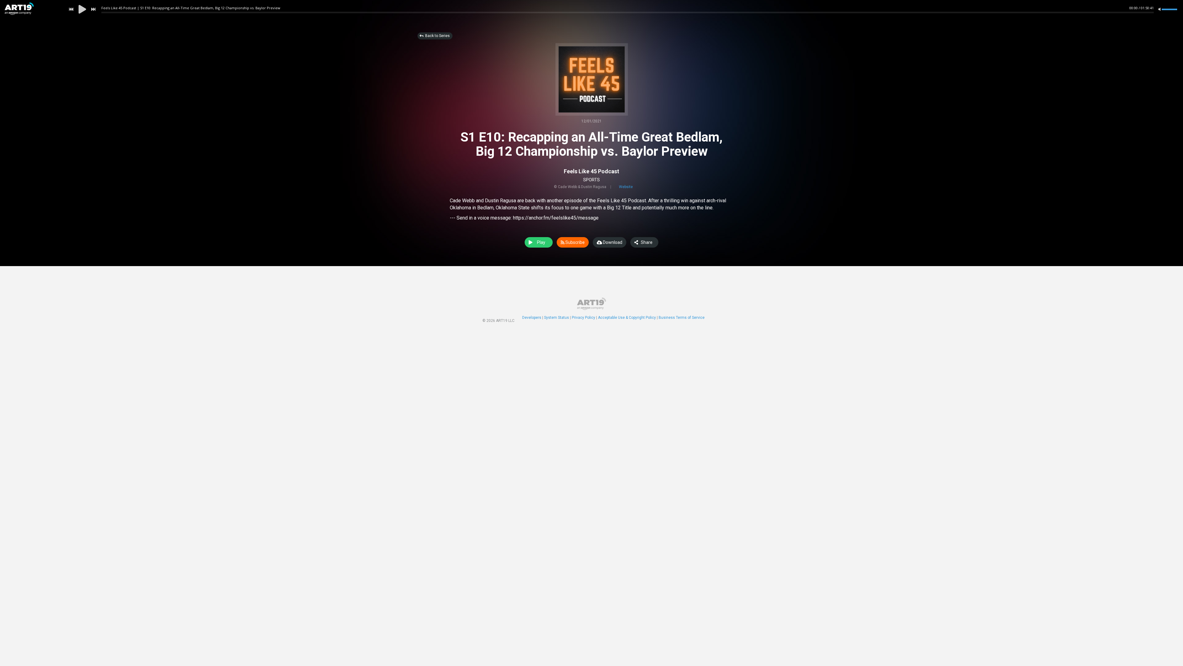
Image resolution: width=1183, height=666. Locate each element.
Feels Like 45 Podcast (591, 171)
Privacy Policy (583, 317)
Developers (531, 317)
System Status (556, 317)
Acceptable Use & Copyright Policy (627, 317)
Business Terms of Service (682, 317)
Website (626, 187)
